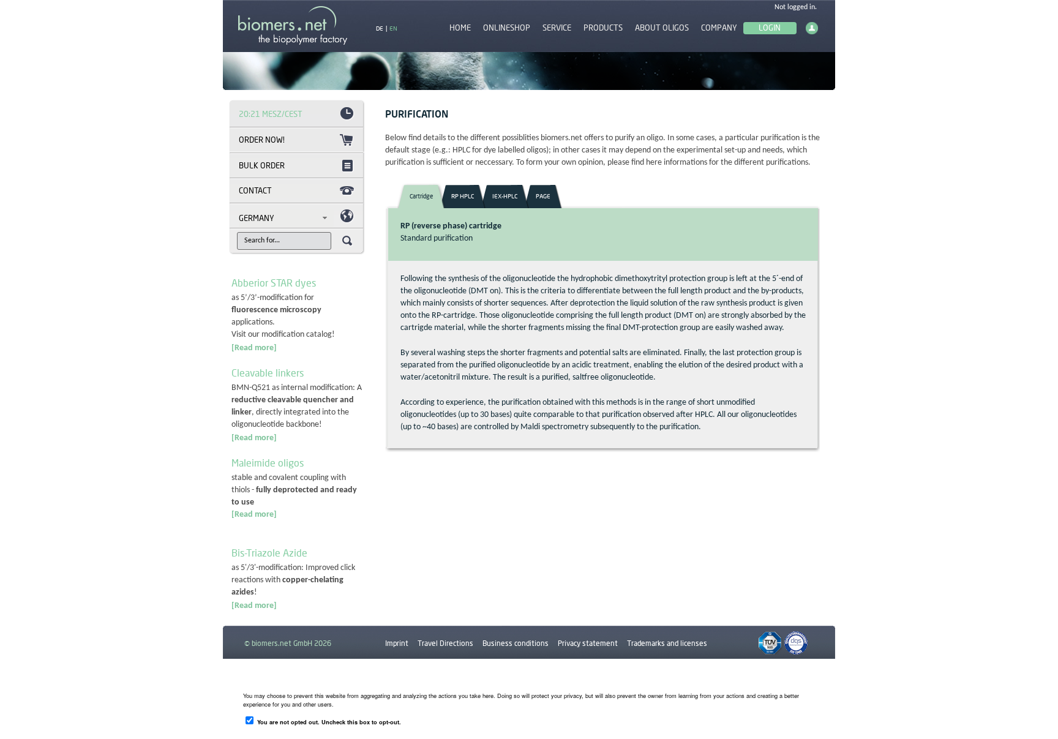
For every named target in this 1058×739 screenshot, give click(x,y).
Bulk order (262, 165)
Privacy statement (588, 643)
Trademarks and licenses (667, 643)
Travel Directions (445, 643)
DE (379, 28)
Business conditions (515, 643)
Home (460, 27)
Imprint (396, 643)
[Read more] (254, 348)
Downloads (403, 671)
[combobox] (286, 218)
